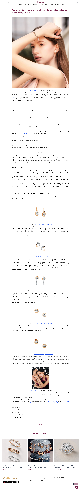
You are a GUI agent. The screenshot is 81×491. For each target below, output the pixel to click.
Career (41, 482)
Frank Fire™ (19, 4)
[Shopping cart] (74, 2)
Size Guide (30, 480)
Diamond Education (32, 478)
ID (3, 2)
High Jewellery (27, 4)
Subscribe (75, 484)
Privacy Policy (31, 485)
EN (6, 2)
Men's (51, 4)
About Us (41, 480)
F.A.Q (30, 482)
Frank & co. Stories (43, 478)
